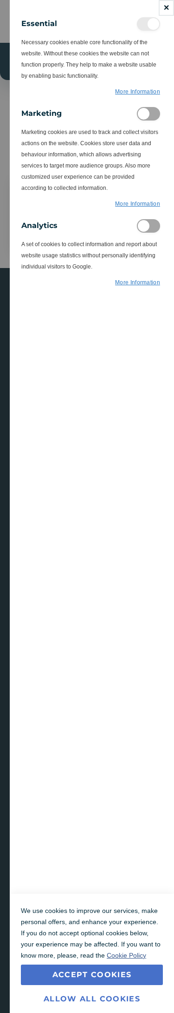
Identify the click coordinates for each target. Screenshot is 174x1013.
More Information (137, 91)
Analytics (148, 226)
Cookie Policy (126, 955)
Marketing (148, 114)
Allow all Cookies (92, 998)
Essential (148, 24)
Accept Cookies (92, 974)
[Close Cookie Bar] (166, 8)
